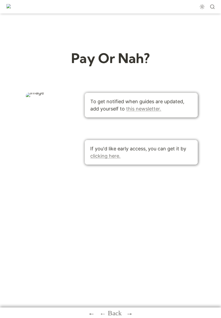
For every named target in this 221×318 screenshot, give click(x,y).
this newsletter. (143, 109)
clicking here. (105, 156)
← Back (110, 313)
